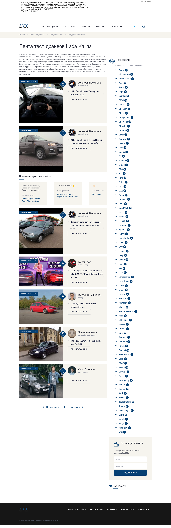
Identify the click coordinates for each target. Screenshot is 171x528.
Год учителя (96, 194)
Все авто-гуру (70, 27)
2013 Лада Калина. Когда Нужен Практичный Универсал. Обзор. (86, 142)
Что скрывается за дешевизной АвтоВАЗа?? (85, 342)
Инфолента (117, 27)
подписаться (130, 472)
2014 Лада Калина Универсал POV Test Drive (84, 93)
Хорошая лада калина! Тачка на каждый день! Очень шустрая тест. (85, 225)
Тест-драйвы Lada (56, 35)
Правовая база (101, 27)
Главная (22, 35)
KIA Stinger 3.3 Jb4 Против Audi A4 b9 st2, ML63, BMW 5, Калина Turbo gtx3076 (86, 274)
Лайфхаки (85, 27)
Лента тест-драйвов (50, 27)
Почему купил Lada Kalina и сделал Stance (83, 305)
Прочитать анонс (79, 99)
